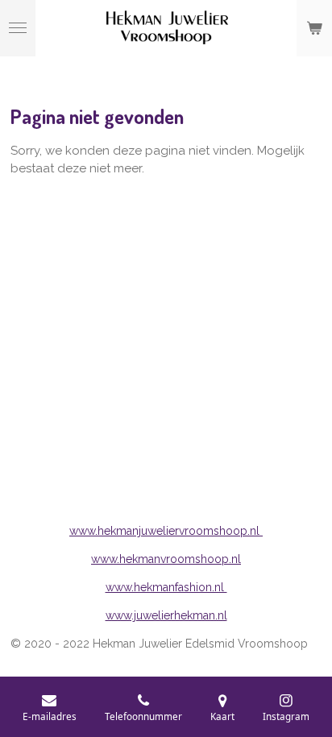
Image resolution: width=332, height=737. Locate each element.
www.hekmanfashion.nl (166, 587)
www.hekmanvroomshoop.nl (166, 559)
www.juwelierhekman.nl (166, 615)
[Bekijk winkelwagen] (314, 28)
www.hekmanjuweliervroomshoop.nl (166, 530)
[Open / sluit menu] (17, 28)
